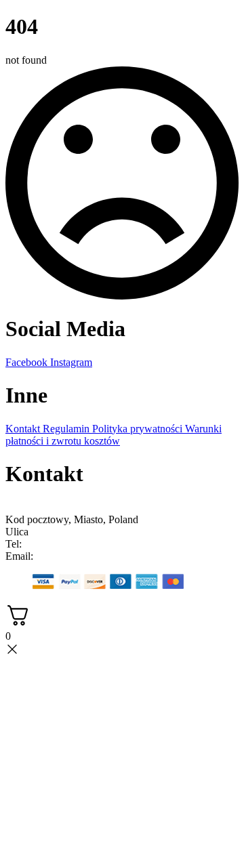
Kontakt (24, 428)
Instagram (71, 362)
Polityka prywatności (138, 428)
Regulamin (67, 428)
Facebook (27, 362)
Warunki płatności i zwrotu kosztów (113, 435)
